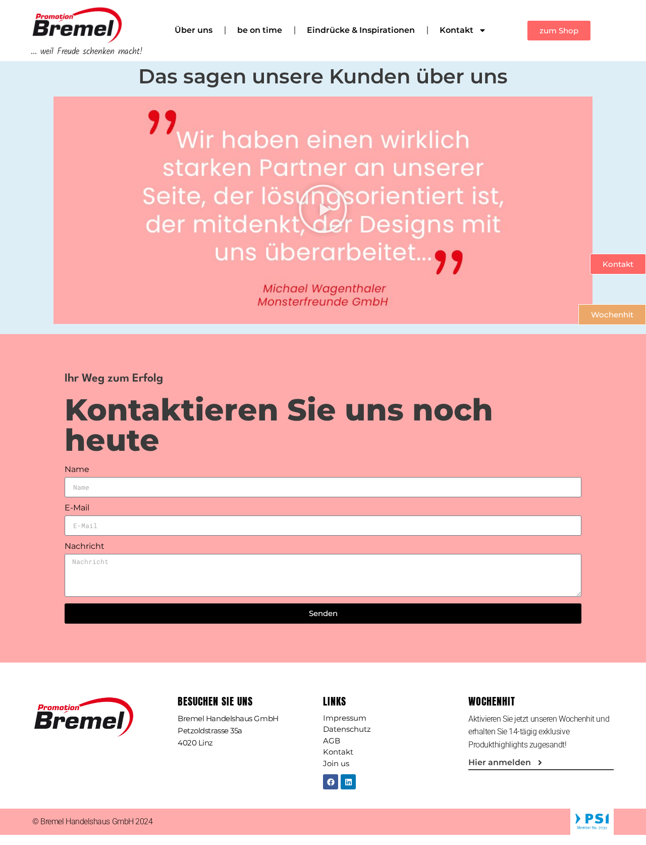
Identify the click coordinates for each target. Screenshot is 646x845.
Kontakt (456, 30)
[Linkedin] (348, 781)
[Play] (323, 210)
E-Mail (77, 508)
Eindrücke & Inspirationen (361, 30)
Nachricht (84, 546)
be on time (259, 30)
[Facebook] (330, 781)
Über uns (193, 30)
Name (77, 469)
